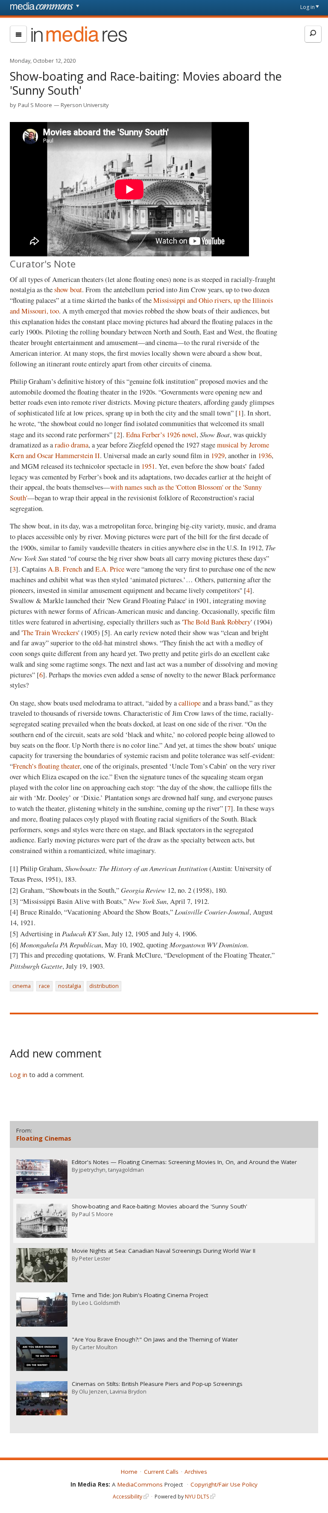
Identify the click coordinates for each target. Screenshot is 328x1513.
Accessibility (127, 1496)
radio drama (71, 445)
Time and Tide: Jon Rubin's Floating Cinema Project (140, 1295)
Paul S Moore (35, 105)
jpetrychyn (92, 1169)
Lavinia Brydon (128, 1391)
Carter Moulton (98, 1347)
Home (129, 1471)
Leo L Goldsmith (99, 1303)
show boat (68, 289)
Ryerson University (84, 105)
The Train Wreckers (50, 632)
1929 (218, 455)
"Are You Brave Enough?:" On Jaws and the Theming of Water (155, 1339)
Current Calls (161, 1471)
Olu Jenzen (93, 1391)
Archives (195, 1471)
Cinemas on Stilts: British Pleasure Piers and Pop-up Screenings (157, 1384)
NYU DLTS (197, 1496)
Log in (307, 7)
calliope (190, 703)
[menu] (18, 34)
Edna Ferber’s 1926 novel (161, 434)
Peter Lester (95, 1258)
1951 (148, 466)
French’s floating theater (46, 766)
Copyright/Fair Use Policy (224, 1484)
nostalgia (69, 986)
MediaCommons (140, 1484)
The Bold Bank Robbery (217, 622)
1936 (265, 455)
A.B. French (65, 569)
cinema (21, 986)
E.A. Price (109, 569)
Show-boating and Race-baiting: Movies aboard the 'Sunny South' (159, 1206)
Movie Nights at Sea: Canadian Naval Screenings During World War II (163, 1251)
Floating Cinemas (43, 1138)
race (44, 986)
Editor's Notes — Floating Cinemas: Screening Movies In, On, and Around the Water (184, 1162)
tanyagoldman (126, 1169)
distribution (104, 986)
